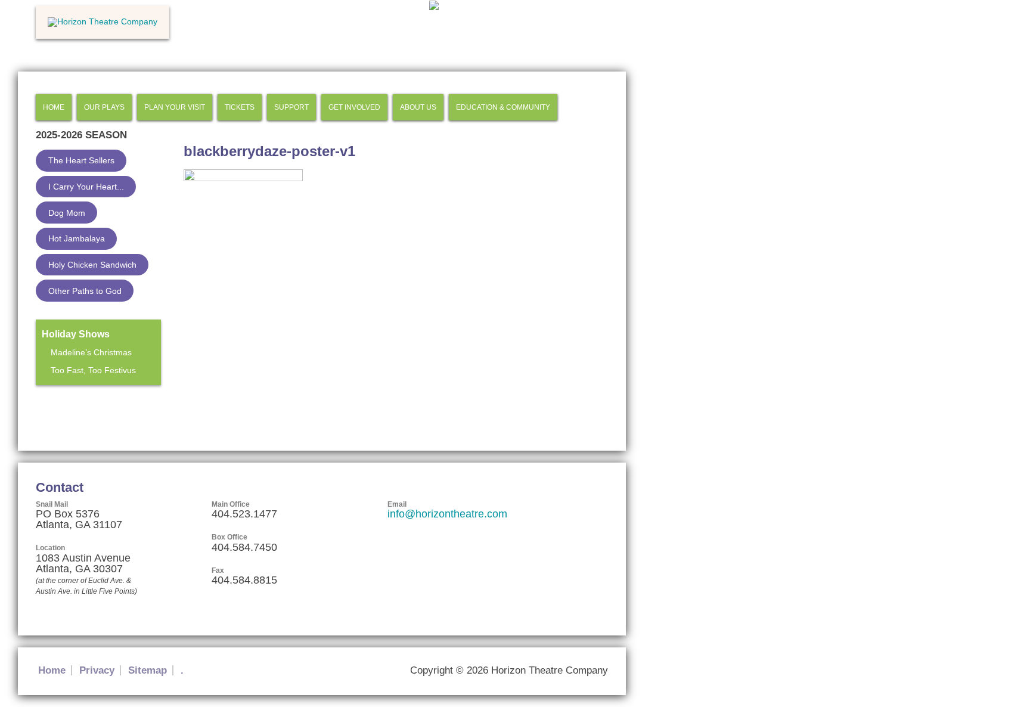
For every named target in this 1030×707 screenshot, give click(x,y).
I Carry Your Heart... (86, 186)
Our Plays (104, 107)
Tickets (240, 107)
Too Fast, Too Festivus (93, 370)
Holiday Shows (76, 334)
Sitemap (147, 670)
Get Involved (354, 107)
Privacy (96, 670)
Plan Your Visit (174, 107)
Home (53, 107)
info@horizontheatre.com (447, 514)
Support (291, 107)
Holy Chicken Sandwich (92, 264)
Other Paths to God (85, 291)
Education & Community (503, 107)
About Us (418, 107)
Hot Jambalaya (76, 238)
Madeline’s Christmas (91, 352)
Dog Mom (66, 213)
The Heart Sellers (81, 160)
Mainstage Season (73, 406)
